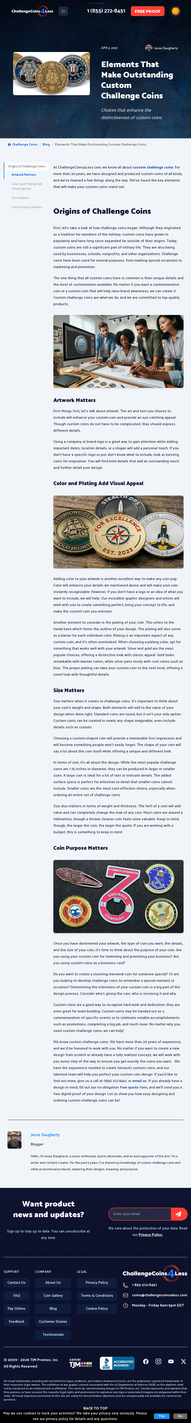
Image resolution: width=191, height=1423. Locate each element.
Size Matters (20, 198)
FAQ (16, 1296)
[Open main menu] (63, 11)
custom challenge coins (153, 167)
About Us (53, 1283)
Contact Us (16, 1283)
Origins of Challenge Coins (26, 166)
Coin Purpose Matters (27, 207)
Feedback (16, 1322)
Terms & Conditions (97, 1296)
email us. (140, 1081)
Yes (162, 1416)
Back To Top (95, 1408)
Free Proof (147, 11)
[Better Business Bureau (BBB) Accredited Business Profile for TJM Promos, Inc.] (117, 1363)
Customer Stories (53, 1322)
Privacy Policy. (151, 1235)
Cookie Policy (97, 1309)
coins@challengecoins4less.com (155, 1295)
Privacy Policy (97, 1283)
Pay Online (16, 1309)
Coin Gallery (53, 1296)
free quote (129, 1087)
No (180, 1416)
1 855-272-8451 (140, 1285)
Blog (46, 145)
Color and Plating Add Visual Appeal (27, 186)
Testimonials (53, 1335)
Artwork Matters (24, 175)
